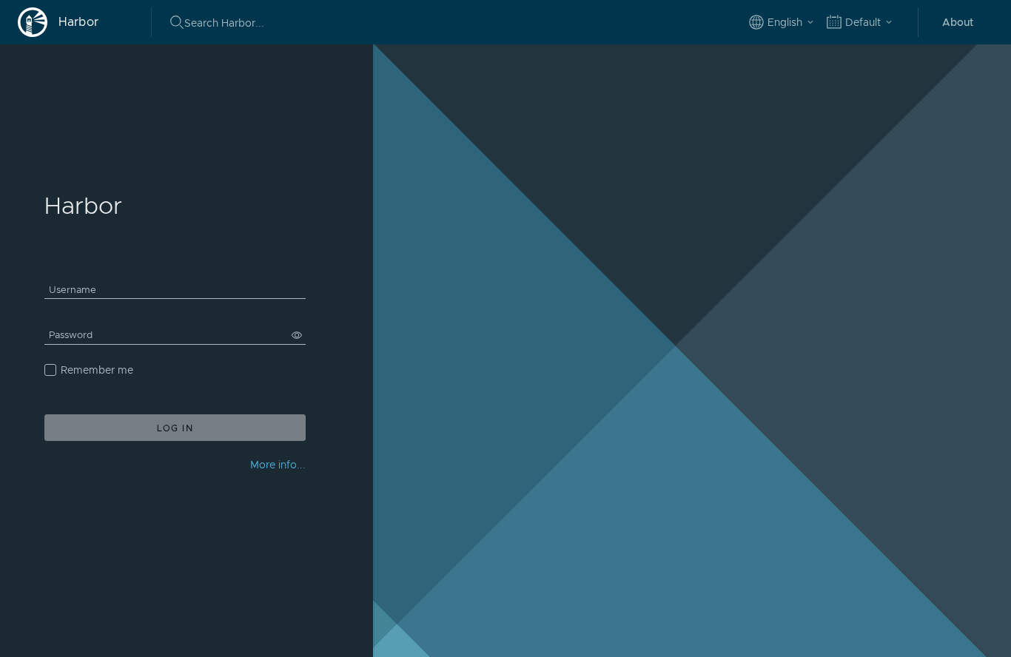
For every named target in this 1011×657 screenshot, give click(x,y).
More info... (278, 464)
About (957, 22)
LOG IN (175, 428)
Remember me (97, 370)
